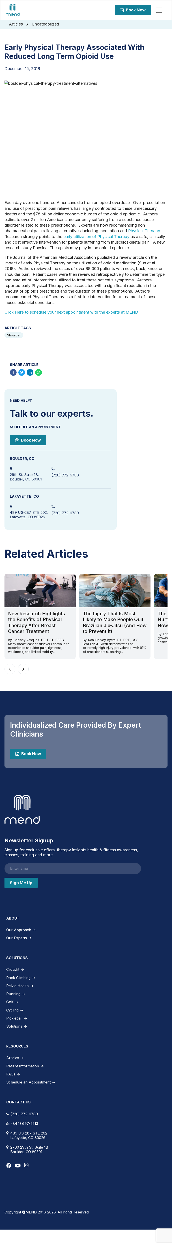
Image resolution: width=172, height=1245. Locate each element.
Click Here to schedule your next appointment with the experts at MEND (71, 312)
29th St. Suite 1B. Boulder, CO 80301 (26, 476)
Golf (9, 1002)
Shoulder (14, 335)
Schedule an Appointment (28, 1082)
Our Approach (18, 930)
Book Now (136, 10)
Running (13, 994)
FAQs (10, 1074)
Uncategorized (45, 24)
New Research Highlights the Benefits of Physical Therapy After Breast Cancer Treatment (36, 622)
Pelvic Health (17, 986)
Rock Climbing (18, 977)
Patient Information (22, 1066)
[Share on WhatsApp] (38, 372)
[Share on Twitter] (21, 372)
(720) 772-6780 (65, 475)
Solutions (14, 1026)
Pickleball (14, 1018)
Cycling (12, 1010)
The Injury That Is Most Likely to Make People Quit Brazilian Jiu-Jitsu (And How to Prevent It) (114, 622)
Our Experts (16, 938)
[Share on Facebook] (13, 372)
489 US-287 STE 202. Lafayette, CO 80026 (29, 514)
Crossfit (12, 969)
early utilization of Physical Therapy (96, 236)
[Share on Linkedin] (30, 372)
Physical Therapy (144, 230)
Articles (16, 24)
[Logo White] (22, 809)
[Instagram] (26, 1165)
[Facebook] (8, 1165)
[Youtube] (18, 1165)
